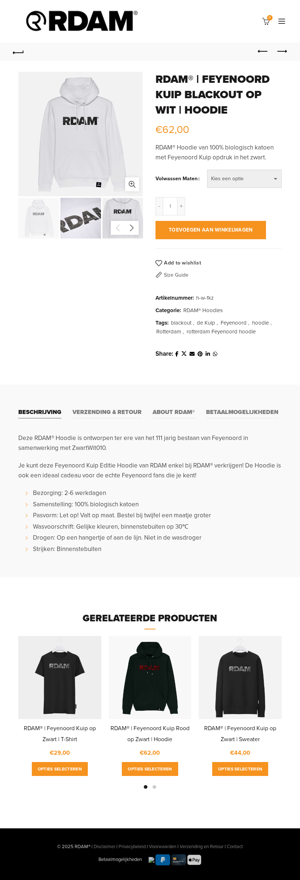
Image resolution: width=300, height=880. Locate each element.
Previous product (263, 51)
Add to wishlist (182, 263)
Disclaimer (104, 847)
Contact (235, 847)
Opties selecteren (60, 769)
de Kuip (206, 322)
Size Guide (176, 275)
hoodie (260, 322)
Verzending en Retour (202, 847)
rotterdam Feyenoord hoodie (221, 331)
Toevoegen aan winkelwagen (211, 230)
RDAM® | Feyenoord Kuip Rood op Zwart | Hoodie (150, 734)
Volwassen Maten (176, 178)
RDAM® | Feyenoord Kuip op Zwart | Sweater (240, 734)
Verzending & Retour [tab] (107, 412)
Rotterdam (168, 331)
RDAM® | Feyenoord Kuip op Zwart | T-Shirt (60, 734)
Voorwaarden (162, 847)
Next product (282, 51)
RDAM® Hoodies (203, 310)
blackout (181, 322)
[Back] (19, 51)
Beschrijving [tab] (39, 412)
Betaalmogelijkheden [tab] (242, 412)
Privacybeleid (132, 847)
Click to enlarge (132, 184)
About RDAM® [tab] (174, 412)
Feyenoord (234, 322)
